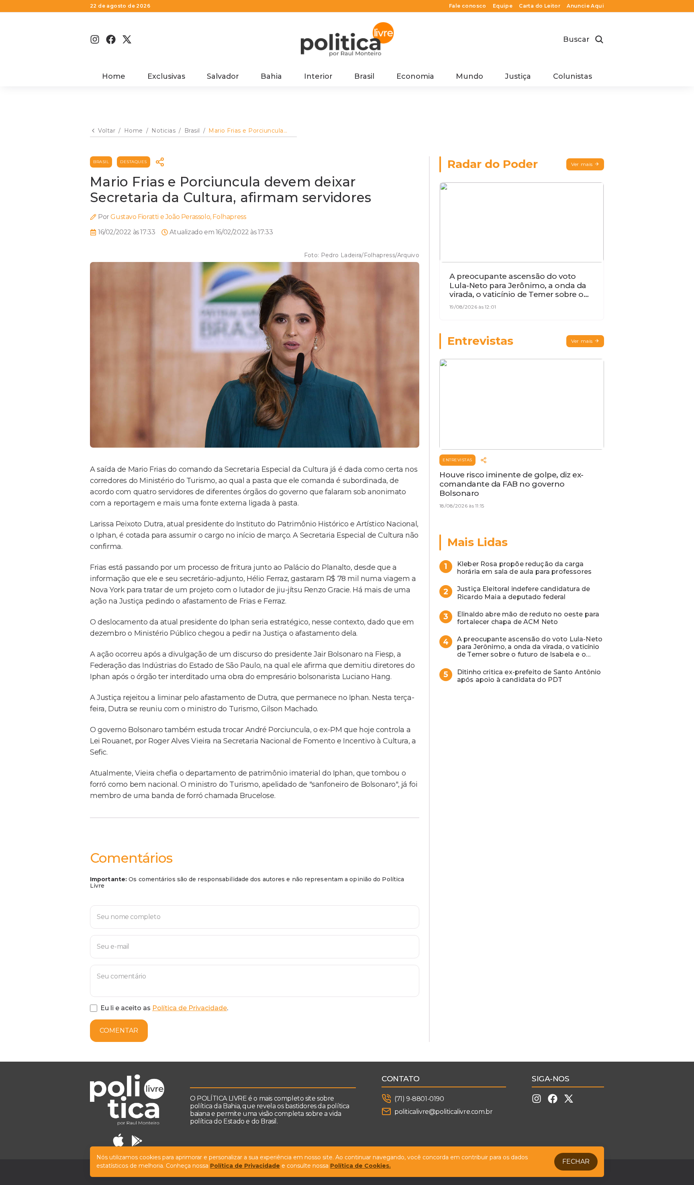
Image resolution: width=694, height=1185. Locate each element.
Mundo (469, 76)
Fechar (576, 1161)
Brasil (364, 76)
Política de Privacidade (189, 1008)
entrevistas (457, 460)
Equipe (502, 6)
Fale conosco (467, 6)
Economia (415, 76)
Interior (318, 76)
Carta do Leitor (539, 6)
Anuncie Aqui (585, 6)
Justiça (518, 76)
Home (113, 76)
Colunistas (572, 76)
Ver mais (582, 164)
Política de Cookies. (360, 1165)
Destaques (133, 161)
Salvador (223, 76)
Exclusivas (166, 76)
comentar (119, 1030)
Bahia (271, 76)
